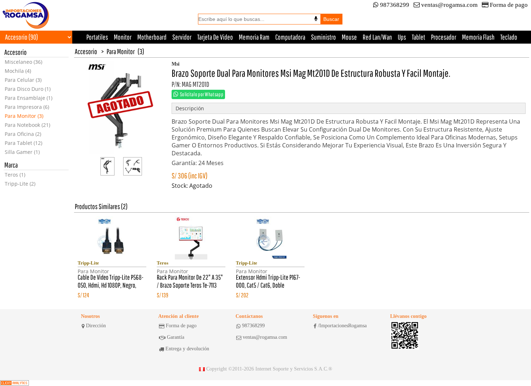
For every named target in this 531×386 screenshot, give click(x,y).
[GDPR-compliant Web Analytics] (14, 383)
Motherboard (152, 37)
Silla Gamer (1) (22, 151)
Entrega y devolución (187, 348)
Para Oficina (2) (23, 133)
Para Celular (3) (23, 79)
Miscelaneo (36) (23, 61)
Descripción (190, 108)
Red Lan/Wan (377, 37)
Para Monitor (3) (24, 115)
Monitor (122, 37)
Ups (402, 37)
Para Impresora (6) (27, 106)
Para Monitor (121, 51)
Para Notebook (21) (27, 124)
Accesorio (86, 51)
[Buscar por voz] (315, 18)
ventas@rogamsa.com (449, 4)
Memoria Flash (478, 37)
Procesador (443, 37)
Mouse (349, 37)
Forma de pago (509, 4)
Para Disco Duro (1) (28, 88)
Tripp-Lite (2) (20, 183)
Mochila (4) (18, 70)
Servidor (181, 37)
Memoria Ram (254, 37)
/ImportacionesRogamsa (342, 325)
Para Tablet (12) (23, 142)
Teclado (508, 37)
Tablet (418, 37)
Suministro (323, 37)
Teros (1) (15, 174)
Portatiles (97, 37)
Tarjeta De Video (215, 37)
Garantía (175, 337)
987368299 (394, 4)
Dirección (96, 325)
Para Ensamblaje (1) (28, 97)
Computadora (290, 37)
